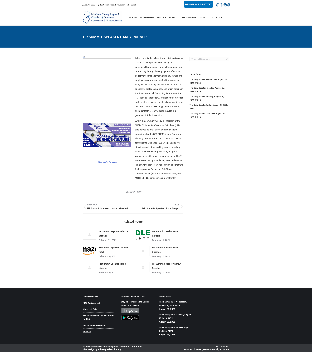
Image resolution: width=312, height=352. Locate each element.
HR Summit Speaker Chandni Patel (113, 249)
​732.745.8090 (89, 5)
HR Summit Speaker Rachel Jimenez (112, 266)
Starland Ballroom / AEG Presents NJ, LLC (98, 317)
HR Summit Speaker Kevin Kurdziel (165, 233)
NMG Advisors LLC (91, 303)
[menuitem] (133, 17)
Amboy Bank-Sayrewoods (94, 325)
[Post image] (89, 235)
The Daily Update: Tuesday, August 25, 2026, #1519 (207, 90)
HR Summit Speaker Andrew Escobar (166, 266)
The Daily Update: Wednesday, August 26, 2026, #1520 (208, 81)
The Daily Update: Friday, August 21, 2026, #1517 (209, 107)
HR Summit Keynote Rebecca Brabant (113, 233)
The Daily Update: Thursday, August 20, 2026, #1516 (207, 115)
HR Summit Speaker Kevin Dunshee (165, 249)
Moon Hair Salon (90, 309)
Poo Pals (87, 331)
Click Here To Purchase (107, 162)
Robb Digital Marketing (109, 349)
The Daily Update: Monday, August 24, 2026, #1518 (207, 98)
